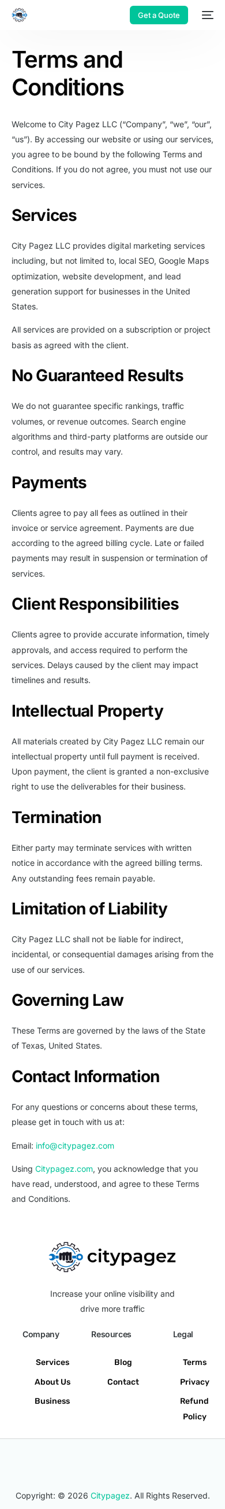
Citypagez (110, 1495)
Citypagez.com (64, 1169)
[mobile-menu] (206, 15)
